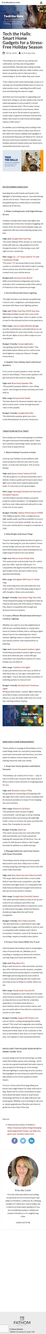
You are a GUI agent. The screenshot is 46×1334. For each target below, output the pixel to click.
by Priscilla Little (28, 53)
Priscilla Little (23, 1190)
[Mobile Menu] (41, 2)
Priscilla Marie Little (11, 2)
